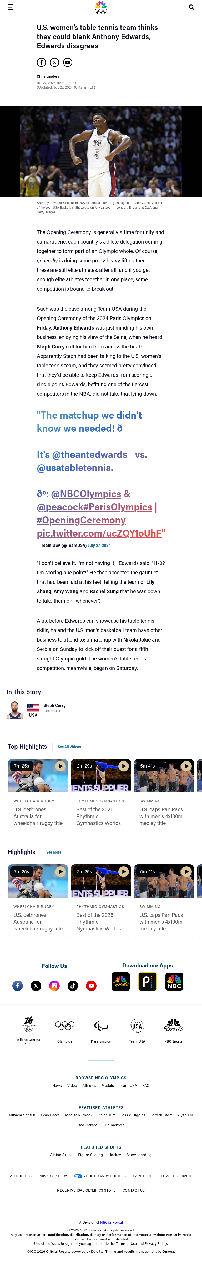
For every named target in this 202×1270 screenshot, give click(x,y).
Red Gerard (87, 1126)
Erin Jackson (113, 1126)
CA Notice (142, 1176)
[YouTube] (91, 986)
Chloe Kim (107, 1116)
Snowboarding (139, 1155)
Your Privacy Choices (105, 1176)
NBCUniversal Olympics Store (86, 1190)
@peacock (60, 508)
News (57, 1086)
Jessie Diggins (133, 1116)
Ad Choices (21, 1176)
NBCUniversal (111, 1222)
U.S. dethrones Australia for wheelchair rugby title (38, 816)
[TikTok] (73, 986)
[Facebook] (17, 986)
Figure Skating (90, 1155)
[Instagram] (54, 986)
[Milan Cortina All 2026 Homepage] (101, 7)
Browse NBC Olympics (101, 1078)
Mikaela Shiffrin (22, 1116)
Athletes (89, 1086)
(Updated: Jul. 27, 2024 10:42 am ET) (66, 88)
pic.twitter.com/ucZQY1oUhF (99, 534)
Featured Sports (101, 1148)
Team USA (128, 1086)
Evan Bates (50, 1116)
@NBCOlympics (86, 495)
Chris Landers (48, 77)
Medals (108, 1086)
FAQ (146, 1086)
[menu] (10, 8)
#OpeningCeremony (81, 521)
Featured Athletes (101, 1108)
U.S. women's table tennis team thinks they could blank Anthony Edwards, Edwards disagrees (97, 37)
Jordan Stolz (161, 1116)
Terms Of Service (175, 1176)
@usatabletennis (74, 469)
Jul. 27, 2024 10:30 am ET (57, 83)
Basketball (52, 711)
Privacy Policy (53, 1176)
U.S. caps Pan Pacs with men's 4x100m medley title (161, 816)
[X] (36, 986)
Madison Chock (79, 1116)
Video (72, 1086)
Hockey (114, 1155)
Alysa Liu (185, 1116)
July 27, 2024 (99, 546)
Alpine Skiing (61, 1155)
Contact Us (134, 1190)
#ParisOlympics (117, 508)
